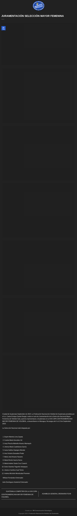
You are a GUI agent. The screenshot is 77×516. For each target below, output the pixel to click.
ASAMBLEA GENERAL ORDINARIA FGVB (56, 494)
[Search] (75, 5)
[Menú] (2, 5)
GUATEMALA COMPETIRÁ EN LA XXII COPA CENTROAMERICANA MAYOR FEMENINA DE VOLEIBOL (19, 494)
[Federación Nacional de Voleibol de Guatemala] (38, 5)
